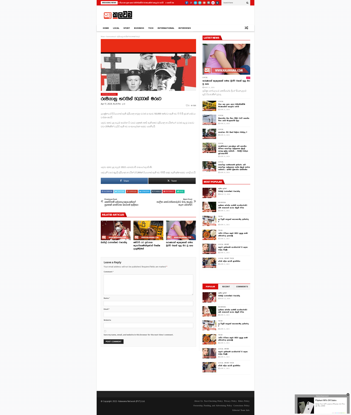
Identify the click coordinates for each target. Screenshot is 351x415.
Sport (126, 28)
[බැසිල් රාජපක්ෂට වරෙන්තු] (116, 230)
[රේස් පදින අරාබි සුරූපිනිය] (209, 263)
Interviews (184, 28)
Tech (150, 28)
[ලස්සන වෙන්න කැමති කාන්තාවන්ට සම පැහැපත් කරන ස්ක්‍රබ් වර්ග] (209, 207)
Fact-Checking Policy (213, 401)
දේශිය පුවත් (222, 188)
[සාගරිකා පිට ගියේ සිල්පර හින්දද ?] (209, 134)
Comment (109, 271)
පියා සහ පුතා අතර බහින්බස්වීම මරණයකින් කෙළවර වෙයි (126, 2)
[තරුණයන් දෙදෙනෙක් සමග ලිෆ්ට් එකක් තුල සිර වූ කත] (181, 230)
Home (106, 28)
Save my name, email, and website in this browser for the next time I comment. (138, 334)
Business (139, 28)
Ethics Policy (244, 401)
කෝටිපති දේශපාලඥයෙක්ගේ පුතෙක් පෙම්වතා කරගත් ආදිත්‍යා (121, 202)
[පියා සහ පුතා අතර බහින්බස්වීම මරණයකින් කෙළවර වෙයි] (209, 106)
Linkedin (145, 191)
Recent (226, 286)
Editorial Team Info (241, 410)
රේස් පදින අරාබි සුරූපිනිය (229, 261)
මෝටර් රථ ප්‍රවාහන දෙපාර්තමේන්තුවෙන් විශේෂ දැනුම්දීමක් (146, 245)
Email (107, 309)
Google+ (133, 191)
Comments (242, 286)
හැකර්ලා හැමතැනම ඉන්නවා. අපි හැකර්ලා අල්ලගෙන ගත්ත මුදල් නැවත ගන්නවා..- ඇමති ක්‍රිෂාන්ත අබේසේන (234, 167)
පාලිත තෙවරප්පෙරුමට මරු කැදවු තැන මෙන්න (174, 202)
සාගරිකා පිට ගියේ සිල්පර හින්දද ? (232, 132)
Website (107, 320)
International (166, 28)
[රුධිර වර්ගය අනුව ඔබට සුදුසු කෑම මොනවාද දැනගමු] (209, 235)
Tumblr (157, 191)
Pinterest (169, 191)
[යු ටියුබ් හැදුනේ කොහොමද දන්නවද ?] (209, 221)
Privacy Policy (230, 401)
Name (107, 298)
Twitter (120, 191)
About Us (198, 401)
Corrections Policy (241, 406)
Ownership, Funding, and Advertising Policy (212, 406)
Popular (210, 286)
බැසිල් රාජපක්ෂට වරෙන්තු (114, 242)
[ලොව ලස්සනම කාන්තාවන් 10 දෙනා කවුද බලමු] (209, 249)
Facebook (107, 191)
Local (116, 28)
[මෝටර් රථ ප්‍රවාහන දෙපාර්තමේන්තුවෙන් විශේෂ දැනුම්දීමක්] (148, 230)
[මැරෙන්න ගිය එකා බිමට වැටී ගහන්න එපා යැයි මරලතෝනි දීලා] (209, 120)
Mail (181, 191)
